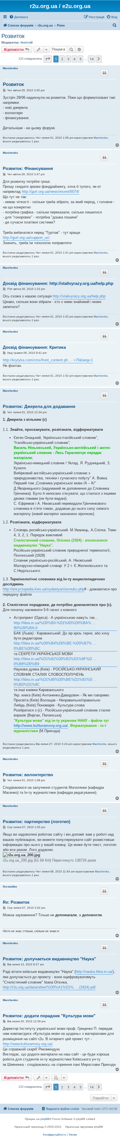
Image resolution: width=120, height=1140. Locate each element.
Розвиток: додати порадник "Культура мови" (49, 1015)
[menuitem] (18, 17)
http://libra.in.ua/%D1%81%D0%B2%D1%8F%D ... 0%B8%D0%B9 (55, 661)
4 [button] (74, 58)
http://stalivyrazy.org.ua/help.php (79, 296)
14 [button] (91, 58)
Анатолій (26, 42)
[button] (48, 59)
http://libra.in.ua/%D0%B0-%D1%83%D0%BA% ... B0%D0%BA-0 (55, 625)
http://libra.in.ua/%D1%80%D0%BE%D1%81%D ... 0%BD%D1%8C (55, 682)
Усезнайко (10, 886)
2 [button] (62, 58)
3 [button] (68, 58)
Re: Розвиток (16, 902)
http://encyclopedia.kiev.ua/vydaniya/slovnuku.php (43, 589)
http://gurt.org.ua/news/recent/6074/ (50, 191)
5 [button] (80, 58)
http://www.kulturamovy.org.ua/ (41, 725)
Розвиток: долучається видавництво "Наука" (49, 958)
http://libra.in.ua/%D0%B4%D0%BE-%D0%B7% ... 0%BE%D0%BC (55, 645)
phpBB (44, 1118)
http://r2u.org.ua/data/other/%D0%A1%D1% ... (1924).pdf (49, 987)
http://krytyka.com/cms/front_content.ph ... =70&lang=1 (48, 360)
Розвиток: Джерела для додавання (39, 406)
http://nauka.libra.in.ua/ (94, 972)
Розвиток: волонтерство (28, 774)
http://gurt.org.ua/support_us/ (26, 237)
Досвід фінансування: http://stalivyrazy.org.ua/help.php (58, 283)
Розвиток (13, 36)
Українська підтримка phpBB (84, 1126)
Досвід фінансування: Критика (34, 347)
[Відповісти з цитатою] (104, 72)
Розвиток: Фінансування (28, 168)
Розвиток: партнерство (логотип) (36, 821)
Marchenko (10, 68)
